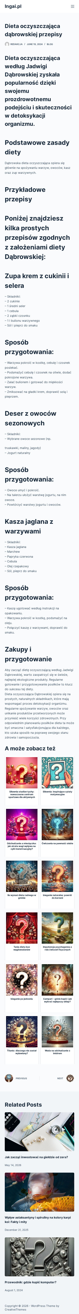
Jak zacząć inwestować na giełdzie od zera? (36, 1157)
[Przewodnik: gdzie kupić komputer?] (39, 1256)
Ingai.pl (13, 6)
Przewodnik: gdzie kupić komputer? (30, 1282)
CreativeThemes (15, 1309)
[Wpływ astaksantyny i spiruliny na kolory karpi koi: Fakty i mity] (39, 1192)
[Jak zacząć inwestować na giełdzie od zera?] (39, 1131)
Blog (50, 44)
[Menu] (72, 6)
